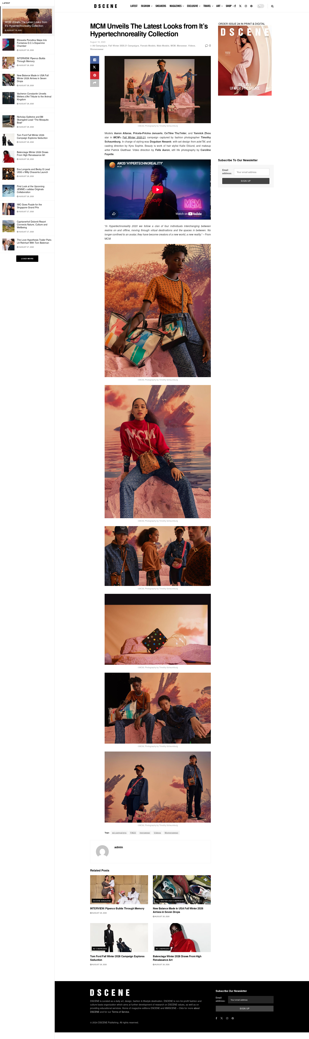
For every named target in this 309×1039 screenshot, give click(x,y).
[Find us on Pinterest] (251, 6)
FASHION (145, 6)
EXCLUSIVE (192, 6)
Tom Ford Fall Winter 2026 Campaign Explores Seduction (32, 136)
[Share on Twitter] (94, 67)
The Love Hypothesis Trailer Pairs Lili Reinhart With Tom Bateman (34, 241)
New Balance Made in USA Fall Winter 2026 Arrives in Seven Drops (33, 78)
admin (118, 847)
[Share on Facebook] (94, 60)
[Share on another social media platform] (94, 83)
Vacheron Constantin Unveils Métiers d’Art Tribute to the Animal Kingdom (34, 96)
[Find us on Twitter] (240, 6)
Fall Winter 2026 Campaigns (170, 900)
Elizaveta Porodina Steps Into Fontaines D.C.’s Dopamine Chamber (32, 42)
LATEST (133, 6)
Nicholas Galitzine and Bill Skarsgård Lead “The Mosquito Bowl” (33, 119)
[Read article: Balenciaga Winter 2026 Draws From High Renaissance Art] (182, 937)
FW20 (133, 832)
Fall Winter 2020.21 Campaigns (123, 45)
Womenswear (96, 49)
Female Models (147, 45)
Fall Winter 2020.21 (134, 137)
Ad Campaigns (99, 45)
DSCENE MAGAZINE (102, 900)
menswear (145, 832)
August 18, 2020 (97, 41)
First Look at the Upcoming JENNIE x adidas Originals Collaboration (30, 189)
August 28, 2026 (99, 912)
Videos (191, 45)
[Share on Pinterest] (94, 75)
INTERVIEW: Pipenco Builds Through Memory (31, 60)
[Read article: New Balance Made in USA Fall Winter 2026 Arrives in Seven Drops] (182, 889)
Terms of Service (120, 1011)
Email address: (227, 171)
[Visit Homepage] (105, 6)
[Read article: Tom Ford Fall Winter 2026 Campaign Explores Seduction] (119, 937)
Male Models (163, 45)
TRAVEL (207, 6)
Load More (27, 258)
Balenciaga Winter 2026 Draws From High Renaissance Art (32, 153)
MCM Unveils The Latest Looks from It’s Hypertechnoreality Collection (26, 24)
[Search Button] (272, 6)
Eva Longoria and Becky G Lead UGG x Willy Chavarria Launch (33, 171)
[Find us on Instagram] (246, 6)
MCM (173, 45)
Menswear (182, 45)
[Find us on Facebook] (235, 6)
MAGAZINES (176, 6)
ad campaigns (119, 832)
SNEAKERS (160, 6)
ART (218, 6)
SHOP (229, 6)
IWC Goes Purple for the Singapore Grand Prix (29, 206)
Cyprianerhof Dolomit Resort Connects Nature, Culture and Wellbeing (32, 224)
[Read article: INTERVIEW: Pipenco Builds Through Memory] (119, 889)
